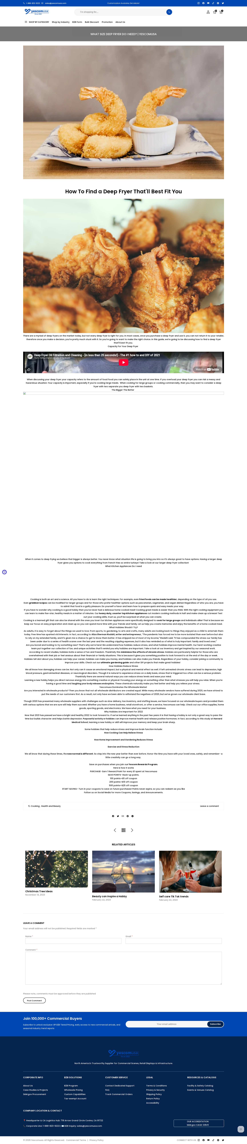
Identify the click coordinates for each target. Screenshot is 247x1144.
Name (29, 936)
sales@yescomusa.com (55, 3)
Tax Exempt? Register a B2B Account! (124, 3)
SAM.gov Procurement (34, 1094)
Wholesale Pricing (73, 1090)
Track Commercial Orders (119, 1094)
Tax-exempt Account (75, 1098)
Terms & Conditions (156, 1085)
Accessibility (152, 1102)
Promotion (107, 22)
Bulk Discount (92, 22)
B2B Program (71, 1085)
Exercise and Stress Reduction (123, 746)
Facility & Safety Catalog (200, 1085)
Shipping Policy (154, 1094)
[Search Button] (169, 12)
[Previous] (115, 830)
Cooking (35, 806)
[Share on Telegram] (133, 816)
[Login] (208, 12)
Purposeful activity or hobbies (99, 718)
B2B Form (77, 22)
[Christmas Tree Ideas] (56, 869)
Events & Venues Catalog (200, 1090)
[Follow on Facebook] (203, 3)
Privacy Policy (96, 1140)
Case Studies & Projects (35, 1090)
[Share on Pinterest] (128, 816)
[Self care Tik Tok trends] (190, 872)
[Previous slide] (27, 878)
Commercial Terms (76, 1140)
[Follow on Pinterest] (218, 3)
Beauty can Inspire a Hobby (109, 896)
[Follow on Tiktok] (213, 3)
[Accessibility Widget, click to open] (4, 572)
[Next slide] (220, 878)
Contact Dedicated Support (119, 1085)
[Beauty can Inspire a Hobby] (123, 872)
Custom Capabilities (74, 1094)
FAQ (107, 1090)
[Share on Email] (123, 816)
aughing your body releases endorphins (93, 683)
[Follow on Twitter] (223, 3)
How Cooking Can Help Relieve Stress (123, 732)
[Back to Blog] (123, 830)
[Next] (132, 830)
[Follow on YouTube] (208, 3)
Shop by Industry (60, 22)
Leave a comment (209, 806)
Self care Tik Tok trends (174, 896)
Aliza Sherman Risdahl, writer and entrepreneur (116, 634)
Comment (31, 949)
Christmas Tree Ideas (39, 891)
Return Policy (153, 1098)
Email (129, 936)
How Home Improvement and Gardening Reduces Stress (123, 739)
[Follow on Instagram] (199, 3)
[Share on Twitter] (118, 816)
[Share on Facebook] (113, 816)
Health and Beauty (51, 806)
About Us (120, 22)
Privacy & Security (155, 1090)
